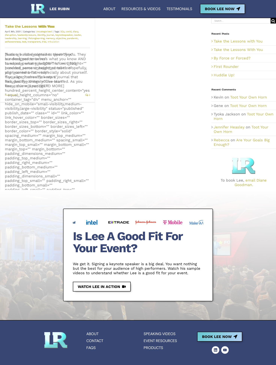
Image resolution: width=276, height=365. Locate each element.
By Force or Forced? (232, 58)
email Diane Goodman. (251, 182)
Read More (11, 95)
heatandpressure (26, 35)
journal (50, 35)
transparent (34, 41)
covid (69, 31)
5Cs (62, 31)
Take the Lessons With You (30, 26)
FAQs (91, 347)
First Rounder (226, 66)
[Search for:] (241, 20)
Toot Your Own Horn (248, 97)
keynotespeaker (64, 35)
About (92, 333)
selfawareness (13, 41)
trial (44, 41)
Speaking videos (160, 333)
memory (50, 38)
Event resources (160, 340)
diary (75, 31)
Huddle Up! (224, 75)
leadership (11, 38)
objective (61, 38)
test (24, 41)
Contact (94, 340)
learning (22, 38)
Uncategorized (44, 31)
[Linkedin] (215, 350)
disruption (10, 35)
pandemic (72, 38)
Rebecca (221, 140)
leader (77, 35)
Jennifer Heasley (229, 127)
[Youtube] (225, 350)
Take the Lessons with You (238, 41)
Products (153, 347)
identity (41, 35)
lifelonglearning (36, 38)
